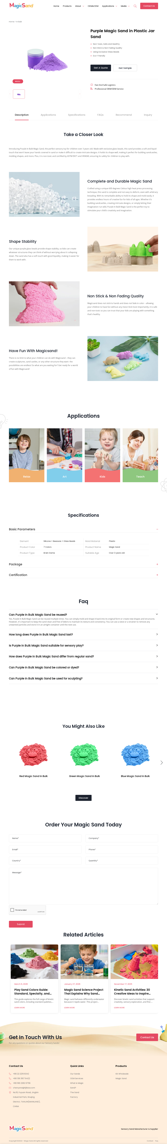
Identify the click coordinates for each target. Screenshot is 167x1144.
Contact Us (149, 6)
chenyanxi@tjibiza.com (24, 1087)
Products (67, 6)
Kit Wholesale (122, 1073)
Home (56, 6)
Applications (108, 6)
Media (124, 6)
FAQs (100, 115)
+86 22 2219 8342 (21, 1073)
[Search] (135, 4)
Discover (83, 797)
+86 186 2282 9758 (21, 1083)
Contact (150, 1141)
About (78, 6)
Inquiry (148, 115)
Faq (156, 1141)
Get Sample (125, 68)
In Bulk (19, 21)
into (18, 81)
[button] (162, 763)
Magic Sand (121, 1078)
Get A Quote (101, 67)
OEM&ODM (93, 6)
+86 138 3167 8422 (21, 1078)
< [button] (10, 93)
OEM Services (76, 1078)
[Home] (21, 6)
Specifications (76, 115)
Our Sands (75, 1073)
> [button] (79, 93)
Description (22, 115)
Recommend (124, 115)
